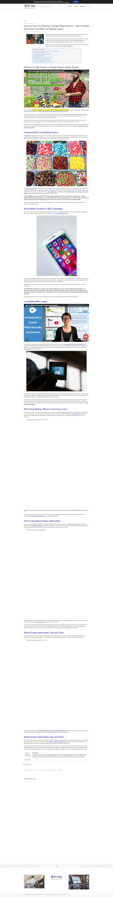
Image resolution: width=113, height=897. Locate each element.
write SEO (77, 510)
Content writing (75, 413)
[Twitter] (29, 759)
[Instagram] (26, 759)
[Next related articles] (88, 782)
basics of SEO (40, 622)
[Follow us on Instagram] (83, 895)
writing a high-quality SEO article (37, 516)
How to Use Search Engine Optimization (42, 58)
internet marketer (30, 188)
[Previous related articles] (85, 782)
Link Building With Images (39, 55)
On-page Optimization (37, 525)
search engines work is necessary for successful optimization (52, 730)
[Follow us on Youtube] (88, 895)
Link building (26, 135)
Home (25, 20)
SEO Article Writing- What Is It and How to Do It (43, 57)
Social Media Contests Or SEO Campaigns (42, 54)
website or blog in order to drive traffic (75, 344)
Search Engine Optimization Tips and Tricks (43, 60)
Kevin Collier (27, 31)
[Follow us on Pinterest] (87, 895)
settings (67, 2)
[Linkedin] (28, 759)
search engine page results (61, 213)
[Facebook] (25, 759)
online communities (51, 191)
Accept (75, 1)
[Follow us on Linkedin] (82, 895)
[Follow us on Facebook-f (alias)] (79, 895)
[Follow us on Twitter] (80, 895)
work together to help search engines (54, 741)
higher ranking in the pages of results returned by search (51, 111)
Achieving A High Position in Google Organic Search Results (46, 51)
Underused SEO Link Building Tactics (41, 52)
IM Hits (60, 894)
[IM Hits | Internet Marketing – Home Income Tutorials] (30, 6)
